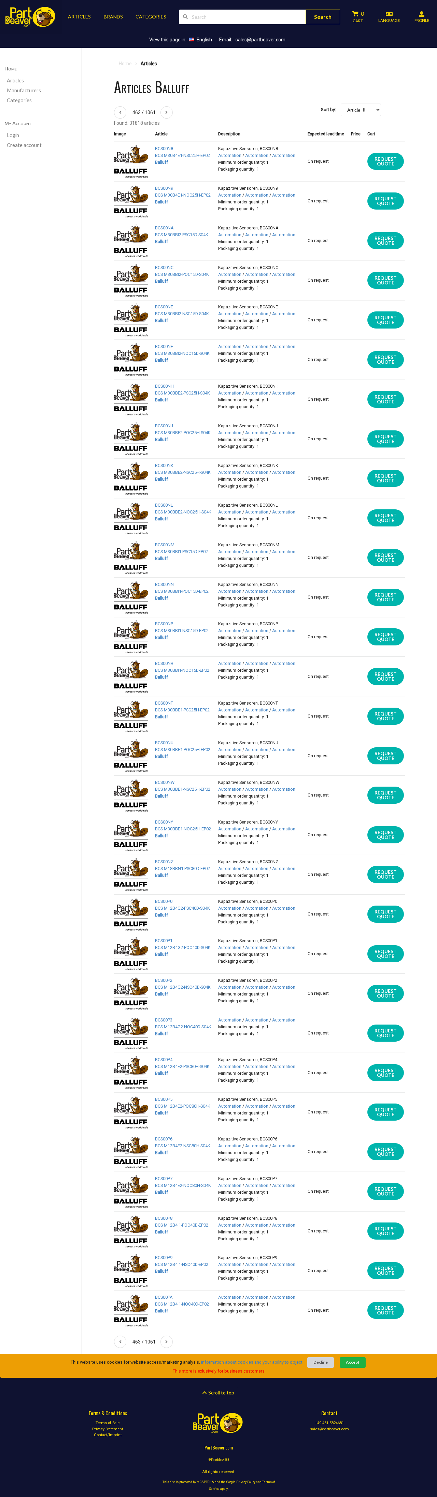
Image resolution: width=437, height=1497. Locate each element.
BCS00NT (164, 703)
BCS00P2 (163, 980)
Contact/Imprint (108, 1435)
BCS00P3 (163, 1019)
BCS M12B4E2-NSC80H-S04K (182, 1145)
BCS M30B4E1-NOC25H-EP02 (183, 195)
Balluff (161, 162)
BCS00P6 (163, 1138)
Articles (15, 80)
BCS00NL (164, 505)
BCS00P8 (163, 1218)
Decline (320, 1362)
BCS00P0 (163, 901)
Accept (353, 1362)
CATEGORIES (151, 16)
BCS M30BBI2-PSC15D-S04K (181, 234)
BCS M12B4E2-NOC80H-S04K (183, 1185)
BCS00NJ (164, 425)
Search (323, 16)
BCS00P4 (163, 1059)
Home (10, 68)
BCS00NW (164, 782)
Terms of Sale (107, 1423)
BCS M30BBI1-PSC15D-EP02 (181, 551)
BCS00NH (164, 386)
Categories (19, 100)
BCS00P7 (163, 1178)
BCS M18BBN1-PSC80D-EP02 (182, 868)
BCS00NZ (164, 861)
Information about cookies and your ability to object (251, 1362)
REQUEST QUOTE (386, 161)
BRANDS (113, 16)
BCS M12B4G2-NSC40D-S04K (183, 987)
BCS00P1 (163, 940)
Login (13, 135)
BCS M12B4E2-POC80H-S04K (182, 1106)
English (204, 39)
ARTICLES (79, 16)
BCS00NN (164, 584)
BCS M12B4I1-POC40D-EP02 (181, 1225)
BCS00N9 (164, 188)
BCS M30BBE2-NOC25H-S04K (183, 511)
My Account (18, 123)
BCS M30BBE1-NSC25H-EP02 (182, 789)
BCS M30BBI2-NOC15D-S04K (182, 353)
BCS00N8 (164, 148)
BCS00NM (164, 544)
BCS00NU (164, 742)
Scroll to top (220, 1392)
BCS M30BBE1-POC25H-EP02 (182, 749)
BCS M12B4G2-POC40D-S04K (183, 947)
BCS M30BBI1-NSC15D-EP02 (182, 630)
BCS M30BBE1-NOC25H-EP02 (183, 828)
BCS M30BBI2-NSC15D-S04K (182, 313)
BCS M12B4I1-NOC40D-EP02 (182, 1304)
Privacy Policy (245, 1482)
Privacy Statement (107, 1429)
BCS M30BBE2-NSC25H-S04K (183, 472)
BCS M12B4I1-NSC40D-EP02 (181, 1264)
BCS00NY (164, 822)
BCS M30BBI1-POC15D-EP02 (182, 591)
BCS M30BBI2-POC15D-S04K (182, 274)
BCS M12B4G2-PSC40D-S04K (182, 908)
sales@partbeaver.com (260, 39)
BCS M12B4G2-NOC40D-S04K (183, 1026)
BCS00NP (164, 623)
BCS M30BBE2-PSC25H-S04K (182, 393)
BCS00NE (164, 306)
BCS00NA (164, 227)
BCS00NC (164, 267)
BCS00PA (164, 1297)
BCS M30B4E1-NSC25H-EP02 (182, 155)
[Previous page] (120, 112)
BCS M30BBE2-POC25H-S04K (183, 432)
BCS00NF (164, 346)
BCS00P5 (163, 1099)
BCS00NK (164, 465)
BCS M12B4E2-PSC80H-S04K (182, 1066)
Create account (24, 145)
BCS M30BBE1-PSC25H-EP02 (182, 709)
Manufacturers (24, 90)
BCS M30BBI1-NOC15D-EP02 (182, 670)
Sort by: (328, 109)
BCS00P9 (163, 1257)
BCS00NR (164, 663)
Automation (229, 155)
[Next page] (166, 112)
